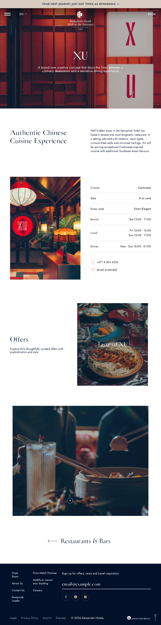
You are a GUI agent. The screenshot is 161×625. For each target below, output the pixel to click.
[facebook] (66, 597)
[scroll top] (155, 617)
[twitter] (76, 597)
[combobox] (23, 14)
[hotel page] (80, 14)
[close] (118, 4)
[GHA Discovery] (139, 618)
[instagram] (85, 597)
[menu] (7, 14)
